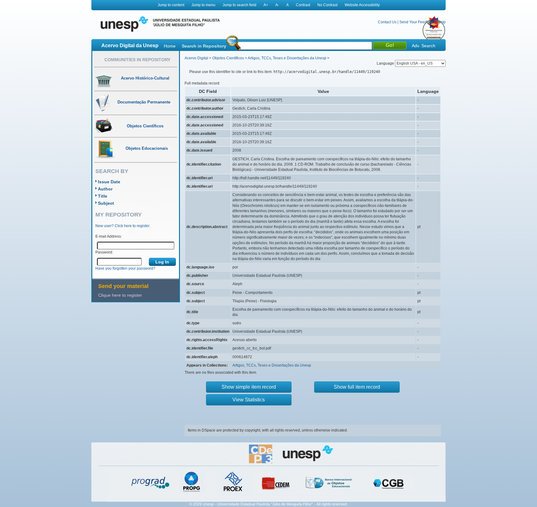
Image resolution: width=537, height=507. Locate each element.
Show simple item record (249, 387)
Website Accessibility (362, 5)
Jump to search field (239, 5)
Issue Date (109, 181)
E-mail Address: (108, 236)
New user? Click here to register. (122, 226)
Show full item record (357, 387)
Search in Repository (204, 45)
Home (170, 45)
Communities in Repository (137, 59)
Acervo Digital (196, 58)
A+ (266, 5)
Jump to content (171, 5)
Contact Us (387, 22)
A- (277, 5)
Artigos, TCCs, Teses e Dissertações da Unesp (287, 58)
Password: (104, 252)
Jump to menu (203, 5)
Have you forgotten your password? (125, 268)
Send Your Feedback (417, 22)
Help (442, 22)
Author (105, 188)
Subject (106, 203)
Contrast (303, 5)
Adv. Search (423, 45)
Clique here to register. (120, 295)
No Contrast (327, 5)
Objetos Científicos (228, 58)
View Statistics (248, 399)
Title (102, 196)
